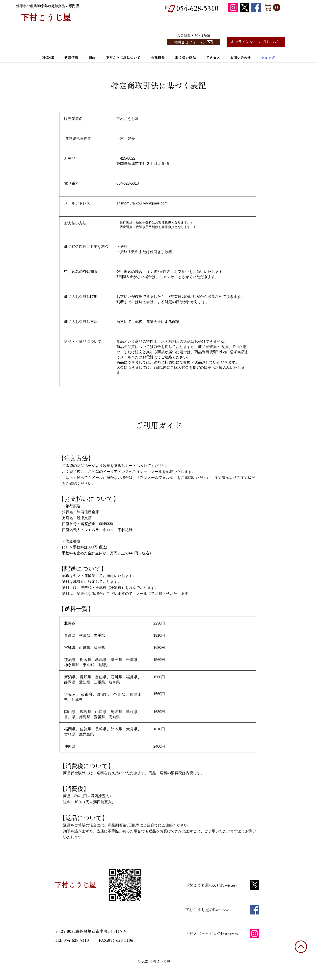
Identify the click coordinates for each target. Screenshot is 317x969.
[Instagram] (233, 7)
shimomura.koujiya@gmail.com (142, 203)
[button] (273, 7)
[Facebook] (256, 7)
